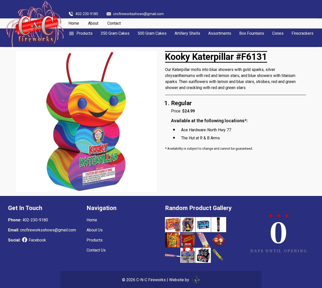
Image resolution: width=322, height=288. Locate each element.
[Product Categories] (80, 33)
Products (95, 240)
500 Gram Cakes (152, 33)
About (93, 23)
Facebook (37, 240)
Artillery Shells (187, 33)
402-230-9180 (86, 14)
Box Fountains (251, 33)
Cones (278, 33)
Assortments (219, 33)
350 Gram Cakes (115, 33)
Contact (114, 23)
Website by (179, 279)
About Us (95, 230)
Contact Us (96, 250)
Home (73, 23)
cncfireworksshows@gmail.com (138, 14)
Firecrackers (302, 33)
